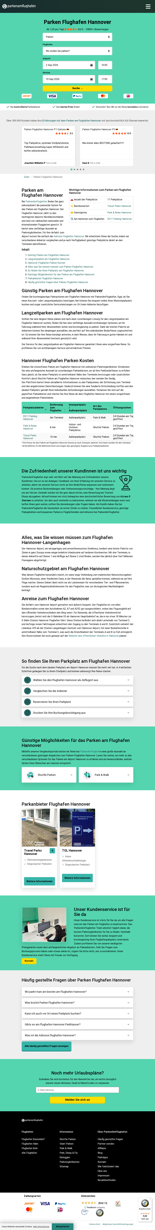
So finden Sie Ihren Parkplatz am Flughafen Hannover (56, 270)
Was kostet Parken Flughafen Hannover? (49, 1002)
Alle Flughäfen (29, 1152)
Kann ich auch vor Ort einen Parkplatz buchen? (53, 1013)
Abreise (46, 72)
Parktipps (103, 1157)
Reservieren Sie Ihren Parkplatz (52, 701)
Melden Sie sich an (77, 1099)
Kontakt (29, 961)
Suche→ (77, 88)
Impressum (103, 1175)
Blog (100, 1152)
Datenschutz (94, 1224)
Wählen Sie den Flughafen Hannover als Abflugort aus (65, 680)
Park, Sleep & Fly (69, 1152)
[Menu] (149, 6)
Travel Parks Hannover (119, 206)
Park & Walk (102, 774)
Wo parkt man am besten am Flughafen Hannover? (56, 991)
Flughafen (48, 44)
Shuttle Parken (47, 774)
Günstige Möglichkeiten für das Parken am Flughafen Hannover (61, 274)
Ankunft (47, 58)
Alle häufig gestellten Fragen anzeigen (46, 1046)
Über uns (102, 1171)
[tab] (71, 169)
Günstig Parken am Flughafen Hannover (48, 255)
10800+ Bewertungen (97, 29)
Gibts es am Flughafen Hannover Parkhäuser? (53, 1024)
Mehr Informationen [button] (41, 1227)
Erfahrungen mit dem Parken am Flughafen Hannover (71, 120)
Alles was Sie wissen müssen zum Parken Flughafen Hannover (60, 266)
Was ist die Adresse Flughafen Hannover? (50, 1035)
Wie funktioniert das (108, 1166)
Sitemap (64, 1166)
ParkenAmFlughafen (36, 201)
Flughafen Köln (30, 1148)
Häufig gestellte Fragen (110, 1139)
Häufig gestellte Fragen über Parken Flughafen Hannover (58, 282)
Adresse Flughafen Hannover (69, 236)
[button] (46, 407)
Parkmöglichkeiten (69, 1161)
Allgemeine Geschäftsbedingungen (117, 1224)
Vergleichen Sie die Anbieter (50, 691)
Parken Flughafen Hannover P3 (40, 129)
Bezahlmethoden (107, 1180)
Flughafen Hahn (30, 1143)
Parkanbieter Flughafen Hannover (45, 278)
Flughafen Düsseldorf (33, 1139)
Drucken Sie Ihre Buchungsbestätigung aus (59, 712)
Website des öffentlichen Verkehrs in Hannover (94, 635)
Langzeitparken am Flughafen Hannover (49, 259)
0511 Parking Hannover (119, 218)
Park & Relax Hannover (119, 212)
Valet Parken (66, 1143)
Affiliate (102, 1148)
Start (27, 177)
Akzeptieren (62, 1226)
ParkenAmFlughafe (90, 751)
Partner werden (106, 1143)
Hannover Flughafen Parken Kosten (46, 262)
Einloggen (65, 1157)
